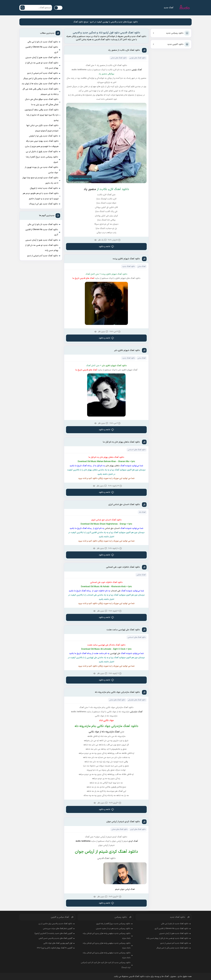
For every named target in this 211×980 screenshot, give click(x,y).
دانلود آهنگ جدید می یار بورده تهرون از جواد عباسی (41, 170)
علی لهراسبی (114, 653)
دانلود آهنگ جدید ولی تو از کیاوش (43, 135)
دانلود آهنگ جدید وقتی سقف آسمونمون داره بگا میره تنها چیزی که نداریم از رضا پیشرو (42, 115)
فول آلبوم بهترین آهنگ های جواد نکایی (57, 943)
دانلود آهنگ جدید (128, 266)
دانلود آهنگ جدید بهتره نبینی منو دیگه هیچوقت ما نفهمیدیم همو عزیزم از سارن (42, 144)
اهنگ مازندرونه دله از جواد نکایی (104, 732)
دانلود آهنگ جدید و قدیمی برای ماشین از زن (55, 923)
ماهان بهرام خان (112, 465)
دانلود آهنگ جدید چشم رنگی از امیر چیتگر (40, 78)
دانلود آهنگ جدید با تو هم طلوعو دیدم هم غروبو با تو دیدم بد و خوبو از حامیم (41, 196)
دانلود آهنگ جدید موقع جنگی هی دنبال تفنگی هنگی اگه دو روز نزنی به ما (41, 102)
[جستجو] (22, 7)
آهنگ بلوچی (137, 69)
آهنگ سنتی (142, 266)
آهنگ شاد (142, 512)
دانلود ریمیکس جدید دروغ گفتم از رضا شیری (42, 159)
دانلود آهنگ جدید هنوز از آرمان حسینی (41, 57)
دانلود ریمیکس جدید (174, 33)
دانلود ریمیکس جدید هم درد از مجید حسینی (113, 928)
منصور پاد (90, 189)
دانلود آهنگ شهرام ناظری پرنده (126, 258)
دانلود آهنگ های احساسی (137, 449)
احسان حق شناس (112, 528)
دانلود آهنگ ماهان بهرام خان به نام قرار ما (121, 442)
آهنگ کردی (133, 841)
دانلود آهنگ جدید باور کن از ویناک (43, 203)
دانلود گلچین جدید (175, 44)
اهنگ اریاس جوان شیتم (125, 889)
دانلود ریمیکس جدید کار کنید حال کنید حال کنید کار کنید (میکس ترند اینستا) (105, 965)
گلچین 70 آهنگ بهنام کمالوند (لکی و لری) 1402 (54, 948)
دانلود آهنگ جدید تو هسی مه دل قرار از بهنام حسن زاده (41, 65)
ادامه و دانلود (104, 246)
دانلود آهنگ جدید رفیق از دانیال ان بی (42, 151)
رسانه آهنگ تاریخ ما (83, 465)
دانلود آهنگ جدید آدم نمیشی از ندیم (42, 73)
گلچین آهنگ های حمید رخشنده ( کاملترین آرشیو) (53, 933)
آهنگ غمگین (141, 575)
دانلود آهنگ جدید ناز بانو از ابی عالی (43, 41)
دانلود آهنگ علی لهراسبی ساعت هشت (123, 629)
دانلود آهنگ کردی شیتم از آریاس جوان (123, 821)
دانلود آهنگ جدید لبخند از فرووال (44, 188)
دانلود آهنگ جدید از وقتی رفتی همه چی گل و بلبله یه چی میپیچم (40, 91)
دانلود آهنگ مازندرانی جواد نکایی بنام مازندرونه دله (117, 692)
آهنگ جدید (168, 7)
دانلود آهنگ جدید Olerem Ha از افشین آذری (41, 50)
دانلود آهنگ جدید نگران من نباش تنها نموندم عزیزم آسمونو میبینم (42, 128)
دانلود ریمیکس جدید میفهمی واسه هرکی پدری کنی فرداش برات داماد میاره (106, 936)
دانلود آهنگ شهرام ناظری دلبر (127, 350)
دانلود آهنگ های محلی (119, 58)
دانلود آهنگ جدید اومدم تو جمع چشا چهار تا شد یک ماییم (40, 180)
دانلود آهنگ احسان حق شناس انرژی (124, 504)
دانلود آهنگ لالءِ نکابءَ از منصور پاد (124, 50)
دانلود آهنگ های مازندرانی (137, 700)
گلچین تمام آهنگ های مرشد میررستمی (57, 928)
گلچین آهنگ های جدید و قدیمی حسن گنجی (55, 938)
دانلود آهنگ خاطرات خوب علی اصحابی (123, 567)
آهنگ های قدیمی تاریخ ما (83, 278)
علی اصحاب (115, 590)
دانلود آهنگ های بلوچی (137, 58)
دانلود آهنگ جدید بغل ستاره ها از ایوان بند (40, 83)
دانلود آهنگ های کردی (138, 829)
